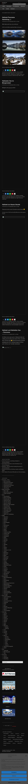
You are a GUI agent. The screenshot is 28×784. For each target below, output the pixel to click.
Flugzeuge (6, 602)
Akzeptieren (14, 772)
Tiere (5, 653)
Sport (5, 605)
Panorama (8, 74)
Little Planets (6, 488)
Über (3, 8)
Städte (3, 515)
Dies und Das (4, 595)
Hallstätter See (5, 75)
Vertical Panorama (7, 486)
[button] (26, 755)
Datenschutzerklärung (12, 782)
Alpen (22, 75)
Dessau (5, 529)
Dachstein (4, 74)
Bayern (5, 578)
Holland (5, 621)
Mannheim (6, 554)
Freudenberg (6, 534)
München (5, 559)
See (23, 324)
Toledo (6, 643)
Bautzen (5, 521)
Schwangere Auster (7, 510)
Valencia (6, 645)
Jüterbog (5, 544)
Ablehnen (14, 775)
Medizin (5, 609)
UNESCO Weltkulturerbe (6, 324)
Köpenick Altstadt (7, 503)
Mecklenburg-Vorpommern (9, 583)
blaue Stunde (21, 323)
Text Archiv (4, 654)
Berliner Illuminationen (8, 492)
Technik (5, 656)
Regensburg (6, 563)
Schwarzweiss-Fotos (8, 601)
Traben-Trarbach (7, 572)
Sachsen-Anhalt (7, 591)
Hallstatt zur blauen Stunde (11, 204)
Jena (4, 543)
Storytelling (6, 658)
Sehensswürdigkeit (15, 324)
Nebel (23, 196)
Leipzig (5, 548)
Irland (5, 623)
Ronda (6, 640)
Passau (5, 561)
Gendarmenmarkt (7, 500)
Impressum (19, 782)
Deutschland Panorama (8, 482)
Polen (5, 629)
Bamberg (5, 519)
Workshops (6, 657)
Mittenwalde (6, 556)
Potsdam (5, 562)
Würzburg (6, 574)
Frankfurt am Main (7, 532)
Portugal (5, 631)
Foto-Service (9, 6)
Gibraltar (5, 620)
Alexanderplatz (7, 496)
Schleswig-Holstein (7, 592)
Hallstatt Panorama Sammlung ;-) (8, 18)
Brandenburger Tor (7, 499)
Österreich (13, 73)
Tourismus (10, 75)
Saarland (5, 588)
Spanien (5, 635)
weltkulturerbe (13, 74)
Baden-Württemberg (8, 577)
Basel (6, 634)
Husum (5, 541)
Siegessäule (6, 512)
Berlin (3, 494)
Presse (5, 603)
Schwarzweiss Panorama (9, 485)
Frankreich (6, 618)
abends (20, 324)
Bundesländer (5, 576)
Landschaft (4, 199)
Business (5, 606)
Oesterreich (22, 74)
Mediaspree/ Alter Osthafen (9, 504)
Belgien (5, 614)
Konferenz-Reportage (8, 607)
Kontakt (7, 8)
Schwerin (5, 567)
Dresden (5, 530)
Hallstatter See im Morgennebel (8, 82)
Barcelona (7, 638)
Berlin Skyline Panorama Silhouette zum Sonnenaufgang (13, 472)
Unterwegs (8, 73)
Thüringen (6, 594)
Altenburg (6, 518)
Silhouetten (6, 598)
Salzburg (7, 628)
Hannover (5, 540)
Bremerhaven (6, 525)
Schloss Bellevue (7, 511)
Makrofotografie (7, 651)
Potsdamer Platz (7, 507)
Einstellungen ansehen (14, 779)
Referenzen (23, 6)
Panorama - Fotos (15, 72)
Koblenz (5, 547)
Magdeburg (6, 552)
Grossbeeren (6, 536)
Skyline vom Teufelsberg (9, 514)
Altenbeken (6, 516)
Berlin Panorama (7, 481)
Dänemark (6, 616)
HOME (3, 6)
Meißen (5, 555)
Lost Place (6, 599)
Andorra (5, 613)
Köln (4, 545)
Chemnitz (5, 526)
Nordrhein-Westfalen (8, 585)
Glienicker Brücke (7, 501)
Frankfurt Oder (6, 533)
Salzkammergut (15, 75)
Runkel (5, 566)
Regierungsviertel (7, 508)
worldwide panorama (8, 483)
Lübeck (5, 551)
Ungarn (5, 647)
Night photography (6, 489)
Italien (5, 624)
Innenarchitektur (7, 610)
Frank (18, 21)
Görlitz (5, 537)
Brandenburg (6, 580)
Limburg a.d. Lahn (7, 550)
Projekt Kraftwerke (7, 596)
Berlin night (6, 490)
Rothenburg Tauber (7, 565)
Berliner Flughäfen (7, 497)
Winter (20, 75)
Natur (3, 649)
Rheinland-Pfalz (7, 587)
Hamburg (5, 539)
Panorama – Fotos (6, 479)
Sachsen (5, 589)
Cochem (5, 528)
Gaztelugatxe (7, 639)
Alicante (6, 636)
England (5, 617)
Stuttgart (5, 570)
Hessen (5, 581)
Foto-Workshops (16, 6)
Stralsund (5, 569)
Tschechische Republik (8, 646)
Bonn (5, 523)
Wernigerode (6, 573)
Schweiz (5, 632)
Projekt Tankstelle (7, 493)
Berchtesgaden (7, 522)
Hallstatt (10, 72)
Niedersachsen (7, 584)
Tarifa (6, 642)
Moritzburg (6, 558)
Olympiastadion (7, 505)
